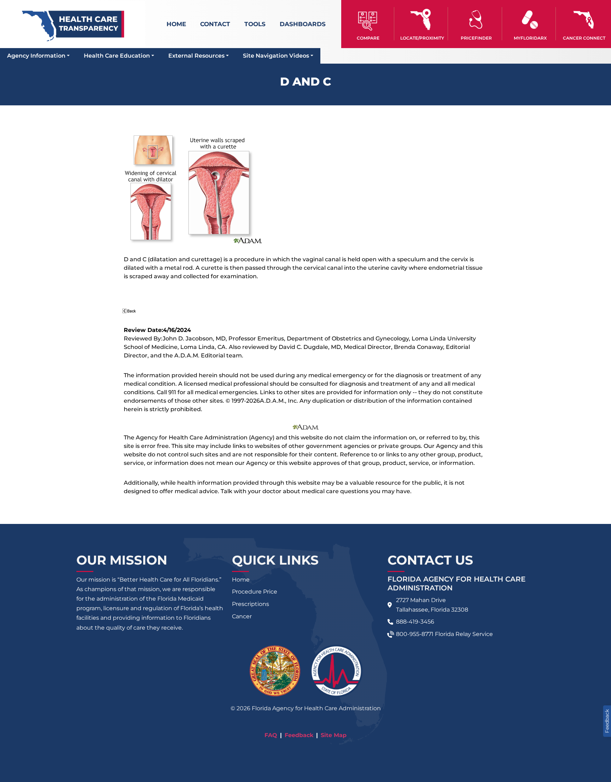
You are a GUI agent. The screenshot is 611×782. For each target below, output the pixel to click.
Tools (255, 24)
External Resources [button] (196, 55)
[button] (368, 23)
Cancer (242, 616)
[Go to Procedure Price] (476, 19)
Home (176, 24)
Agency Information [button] (36, 55)
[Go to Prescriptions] (530, 19)
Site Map (334, 735)
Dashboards (303, 24)
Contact (215, 24)
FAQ (270, 735)
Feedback (299, 735)
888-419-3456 (415, 621)
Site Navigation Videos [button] (276, 55)
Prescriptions (250, 604)
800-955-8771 (414, 634)
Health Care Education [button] (117, 55)
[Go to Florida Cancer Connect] (584, 23)
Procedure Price (254, 591)
